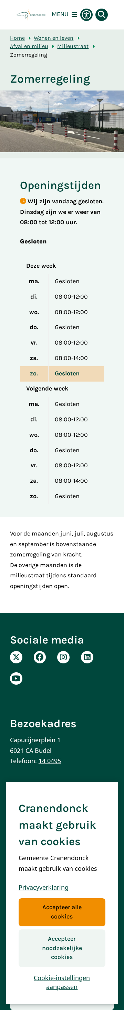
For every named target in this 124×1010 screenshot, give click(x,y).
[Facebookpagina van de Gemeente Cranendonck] (40, 657)
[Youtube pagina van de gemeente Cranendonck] (16, 678)
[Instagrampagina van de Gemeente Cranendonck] (63, 657)
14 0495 (50, 761)
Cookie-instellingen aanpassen (62, 982)
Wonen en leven (53, 38)
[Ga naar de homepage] (30, 15)
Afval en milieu (29, 46)
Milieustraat (73, 46)
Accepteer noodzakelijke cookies (62, 948)
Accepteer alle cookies (62, 912)
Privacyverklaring (44, 887)
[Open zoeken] (101, 15)
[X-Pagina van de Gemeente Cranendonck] (16, 657)
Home (17, 38)
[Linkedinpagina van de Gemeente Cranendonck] (87, 657)
